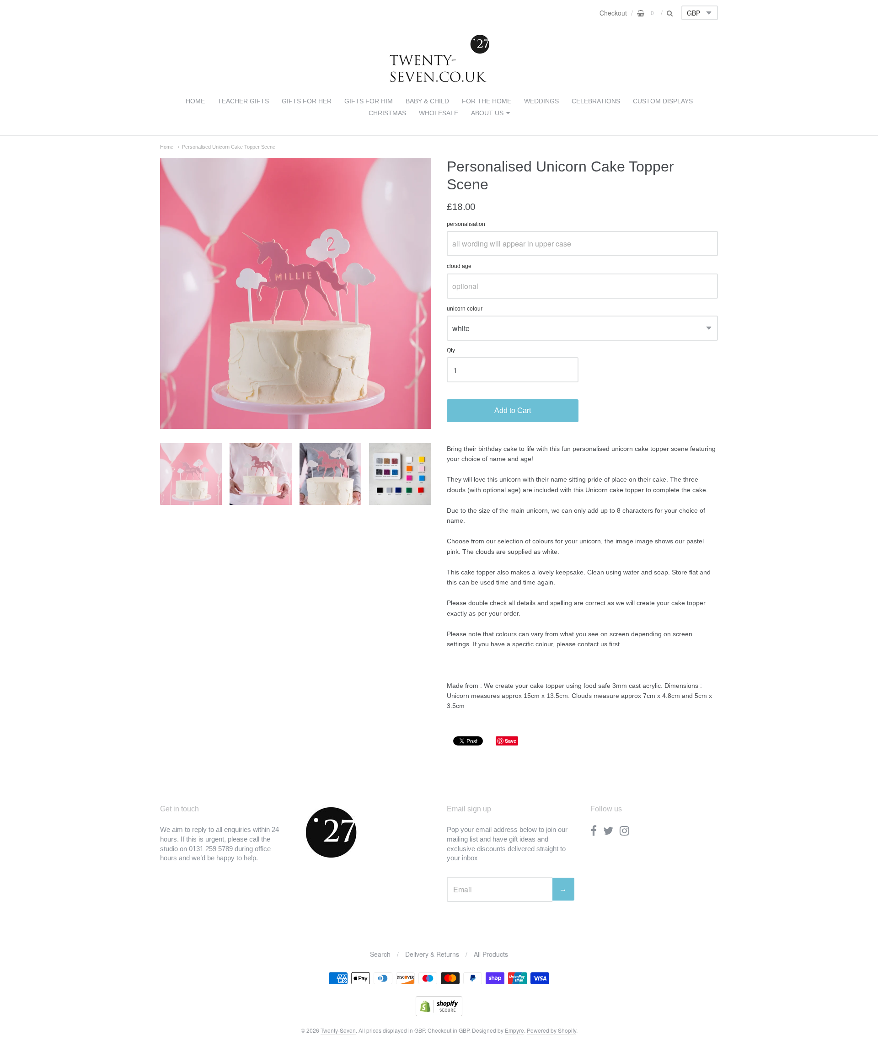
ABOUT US (487, 113)
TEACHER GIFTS (243, 101)
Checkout (613, 12)
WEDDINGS (541, 101)
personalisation (466, 224)
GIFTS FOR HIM (368, 101)
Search (380, 954)
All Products (491, 954)
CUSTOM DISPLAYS (663, 101)
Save (510, 740)
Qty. (451, 351)
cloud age (459, 266)
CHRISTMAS (387, 113)
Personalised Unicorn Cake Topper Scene (228, 147)
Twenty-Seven (338, 1030)
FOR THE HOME (486, 101)
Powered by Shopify (551, 1030)
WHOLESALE (438, 113)
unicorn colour (464, 309)
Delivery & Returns (432, 954)
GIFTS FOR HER (307, 101)
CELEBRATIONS (596, 101)
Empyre (514, 1030)
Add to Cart (512, 410)
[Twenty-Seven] (439, 80)
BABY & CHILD (427, 101)
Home (166, 147)
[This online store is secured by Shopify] (439, 1013)
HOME (195, 101)
